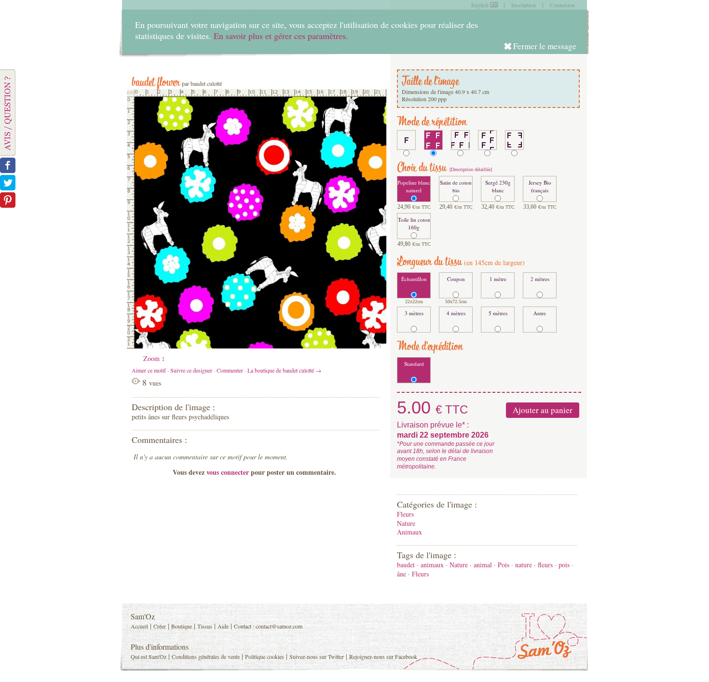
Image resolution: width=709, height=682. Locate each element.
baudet (406, 564)
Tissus (204, 626)
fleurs (545, 564)
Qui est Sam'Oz (148, 656)
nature (523, 564)
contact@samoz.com (279, 626)
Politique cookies (264, 656)
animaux (432, 564)
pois (564, 564)
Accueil (139, 626)
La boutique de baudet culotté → (284, 370)
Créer (159, 626)
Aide (223, 626)
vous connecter (227, 472)
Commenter (230, 370)
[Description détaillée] (470, 169)
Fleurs (405, 514)
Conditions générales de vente (206, 656)
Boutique (181, 626)
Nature (406, 523)
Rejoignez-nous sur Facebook (383, 656)
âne (401, 573)
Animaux (409, 531)
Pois (503, 564)
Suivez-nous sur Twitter (316, 656)
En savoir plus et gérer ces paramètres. (281, 35)
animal (483, 564)
